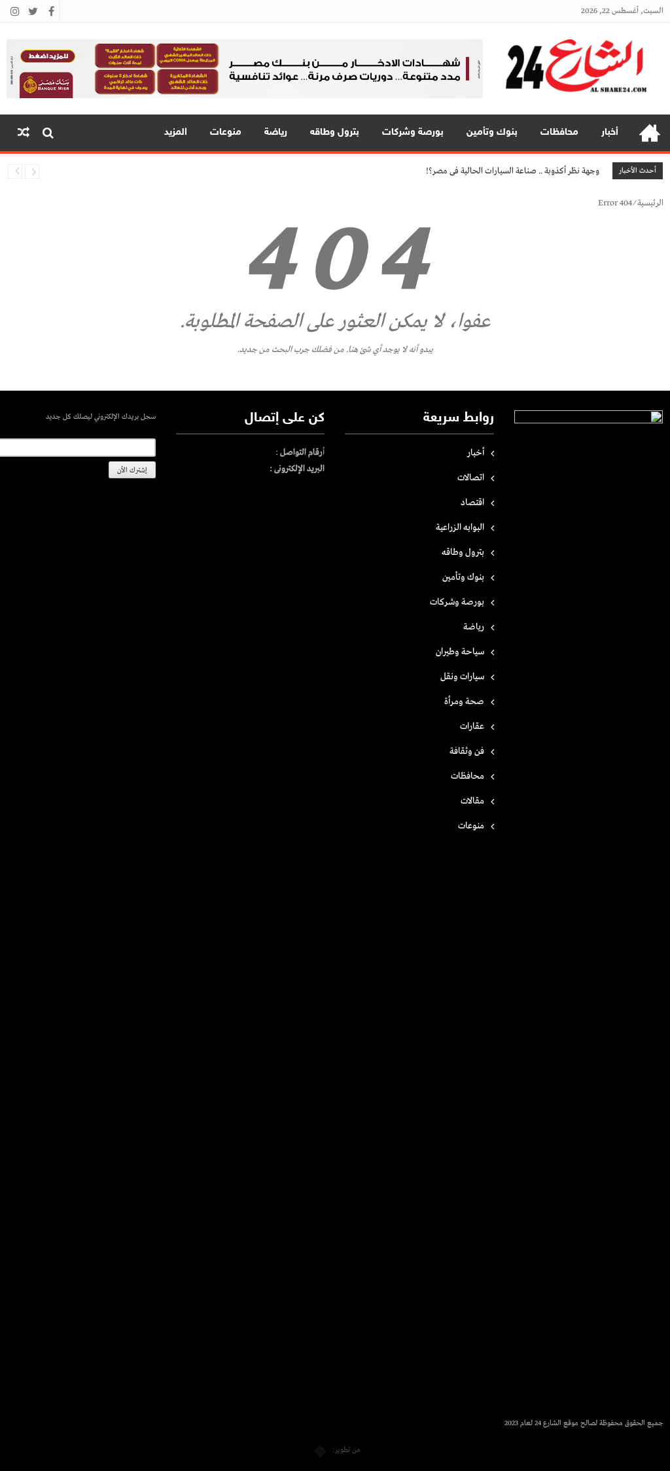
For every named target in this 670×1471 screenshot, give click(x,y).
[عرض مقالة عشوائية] (23, 133)
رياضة (275, 132)
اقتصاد (472, 502)
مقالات (472, 801)
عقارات (472, 726)
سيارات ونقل (462, 676)
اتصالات (470, 478)
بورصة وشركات (413, 132)
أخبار (609, 132)
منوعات (225, 132)
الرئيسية (649, 133)
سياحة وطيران (460, 652)
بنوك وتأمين (492, 132)
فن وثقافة (467, 751)
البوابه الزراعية (460, 527)
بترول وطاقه (334, 132)
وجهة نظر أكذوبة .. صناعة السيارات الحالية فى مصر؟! (512, 171)
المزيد (175, 132)
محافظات (559, 132)
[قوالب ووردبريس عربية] (320, 1450)
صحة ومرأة (464, 701)
